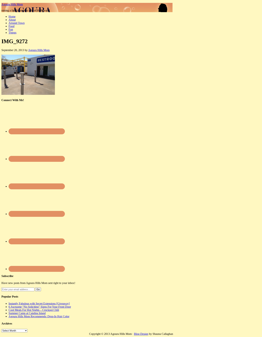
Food (11, 26)
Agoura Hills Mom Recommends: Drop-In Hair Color (39, 316)
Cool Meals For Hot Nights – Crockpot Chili (34, 309)
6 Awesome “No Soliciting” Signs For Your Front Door (40, 306)
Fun (11, 29)
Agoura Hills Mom (12, 4)
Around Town (17, 22)
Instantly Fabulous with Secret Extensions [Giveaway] (39, 303)
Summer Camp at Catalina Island (27, 313)
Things (12, 32)
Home (12, 16)
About (12, 19)
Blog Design (141, 333)
